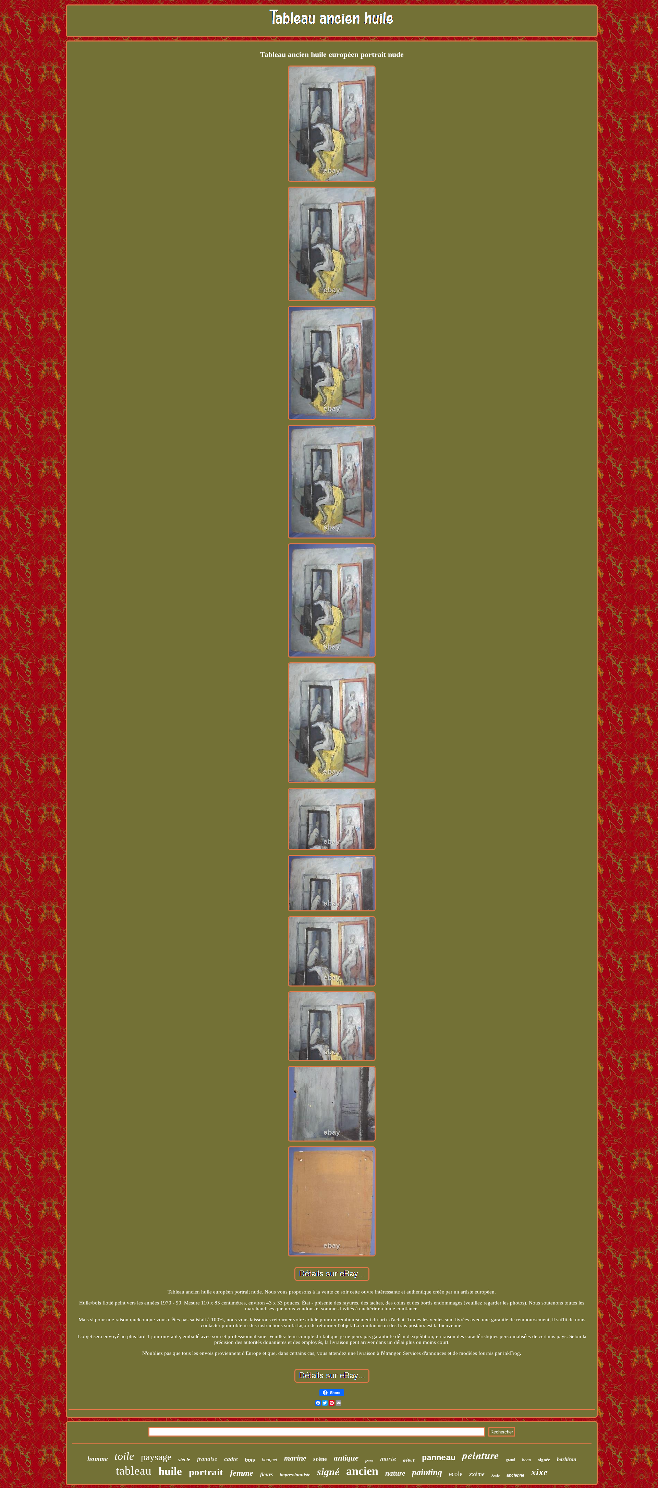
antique (346, 1458)
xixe (539, 1472)
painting (427, 1472)
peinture (480, 1455)
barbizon (566, 1459)
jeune (369, 1461)
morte (388, 1458)
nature (395, 1473)
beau (526, 1459)
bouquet (269, 1459)
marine (295, 1458)
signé (328, 1471)
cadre (231, 1458)
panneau (438, 1458)
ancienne (515, 1475)
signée (544, 1459)
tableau (133, 1470)
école (495, 1476)
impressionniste (295, 1474)
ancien (362, 1471)
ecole (455, 1473)
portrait (206, 1471)
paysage (156, 1457)
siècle (184, 1459)
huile (170, 1471)
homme (97, 1458)
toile (124, 1456)
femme (241, 1472)
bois (250, 1460)
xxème (477, 1474)
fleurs (266, 1474)
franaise (207, 1459)
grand (510, 1459)
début (409, 1461)
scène (320, 1459)
